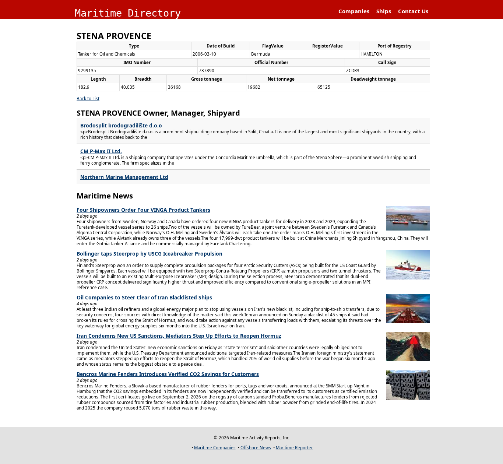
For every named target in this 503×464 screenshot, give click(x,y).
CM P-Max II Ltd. (101, 151)
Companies (353, 11)
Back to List (88, 98)
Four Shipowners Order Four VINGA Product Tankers (143, 209)
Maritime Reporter (294, 447)
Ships (383, 11)
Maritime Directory (128, 13)
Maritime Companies (215, 447)
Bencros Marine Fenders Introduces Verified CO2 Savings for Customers (168, 373)
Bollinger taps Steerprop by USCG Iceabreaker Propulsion (149, 253)
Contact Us (413, 11)
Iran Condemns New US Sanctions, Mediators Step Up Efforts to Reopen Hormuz (179, 335)
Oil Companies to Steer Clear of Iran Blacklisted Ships (144, 297)
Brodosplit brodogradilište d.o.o (121, 125)
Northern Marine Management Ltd (124, 176)
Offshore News (255, 447)
